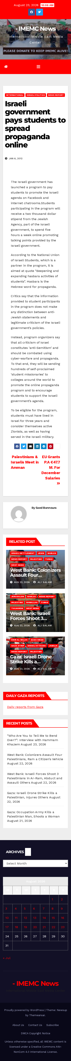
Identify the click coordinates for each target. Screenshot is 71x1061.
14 (44, 918)
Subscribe (52, 1025)
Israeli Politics (36, 95)
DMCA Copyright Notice (35, 1033)
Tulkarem (17, 608)
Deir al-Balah (19, 640)
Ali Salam (44, 582)
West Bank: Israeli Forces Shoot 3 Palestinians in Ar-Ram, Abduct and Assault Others (34, 778)
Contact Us (35, 1025)
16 (62, 918)
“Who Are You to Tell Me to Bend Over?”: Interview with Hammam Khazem (32, 740)
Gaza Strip (17, 646)
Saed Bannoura (46, 508)
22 (53, 927)
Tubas (48, 559)
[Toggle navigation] (38, 66)
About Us (18, 1025)
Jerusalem (17, 596)
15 (53, 918)
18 (16, 927)
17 (7, 927)
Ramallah (31, 602)
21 (44, 927)
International (14, 95)
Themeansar (37, 1015)
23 (62, 927)
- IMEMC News (35, 28)
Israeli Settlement (23, 553)
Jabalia (53, 646)
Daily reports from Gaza (25, 707)
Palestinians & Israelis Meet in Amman (25, 462)
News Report (56, 95)
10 (7, 918)
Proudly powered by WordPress (24, 1010)
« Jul (6, 958)
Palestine (36, 559)
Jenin (41, 553)
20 (35, 927)
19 (25, 927)
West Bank (17, 565)
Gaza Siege (37, 640)
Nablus (52, 553)
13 (34, 918)
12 (25, 918)
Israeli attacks (36, 646)
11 (16, 918)
